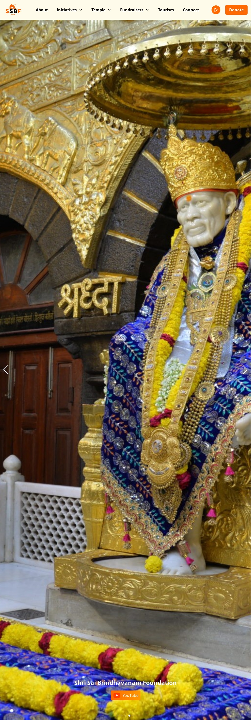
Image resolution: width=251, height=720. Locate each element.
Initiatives (67, 10)
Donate (236, 10)
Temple (98, 10)
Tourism (166, 10)
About (42, 10)
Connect (191, 10)
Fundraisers (131, 10)
